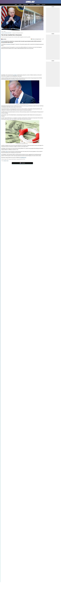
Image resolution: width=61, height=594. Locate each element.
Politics (43, 4)
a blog (27, 105)
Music (20, 4)
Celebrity (38, 4)
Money (7, 160)
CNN (7, 151)
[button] (42, 39)
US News (5, 160)
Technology (25, 4)
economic (8, 44)
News (16, 4)
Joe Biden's (15, 74)
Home (2, 31)
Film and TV (32, 4)
